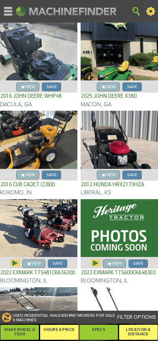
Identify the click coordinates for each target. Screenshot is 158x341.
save (52, 86)
